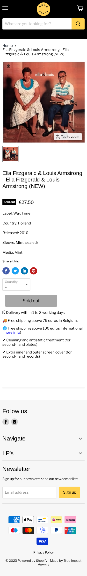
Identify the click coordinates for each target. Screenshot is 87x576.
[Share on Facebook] (6, 270)
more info (11, 332)
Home (7, 46)
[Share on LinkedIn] (24, 270)
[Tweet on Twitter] (15, 270)
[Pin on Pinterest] (33, 270)
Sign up (69, 492)
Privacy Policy (43, 552)
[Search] (78, 23)
